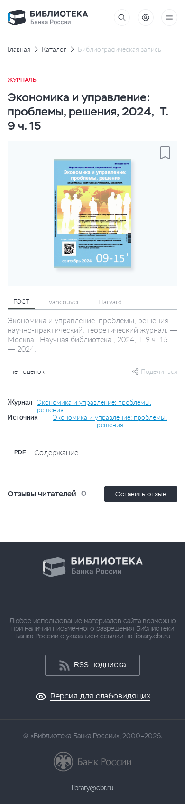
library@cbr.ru (92, 788)
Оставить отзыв (140, 494)
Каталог (54, 49)
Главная (19, 49)
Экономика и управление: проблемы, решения (94, 406)
